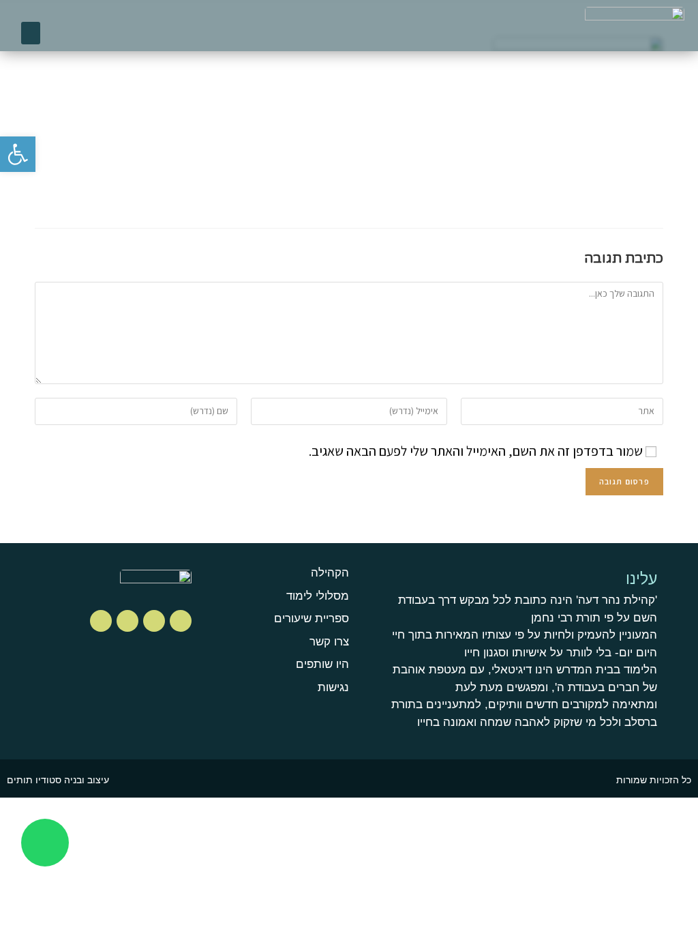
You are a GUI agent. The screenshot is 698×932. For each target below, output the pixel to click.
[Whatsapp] (45, 843)
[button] (30, 33)
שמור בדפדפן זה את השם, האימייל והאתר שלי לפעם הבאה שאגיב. (476, 451)
